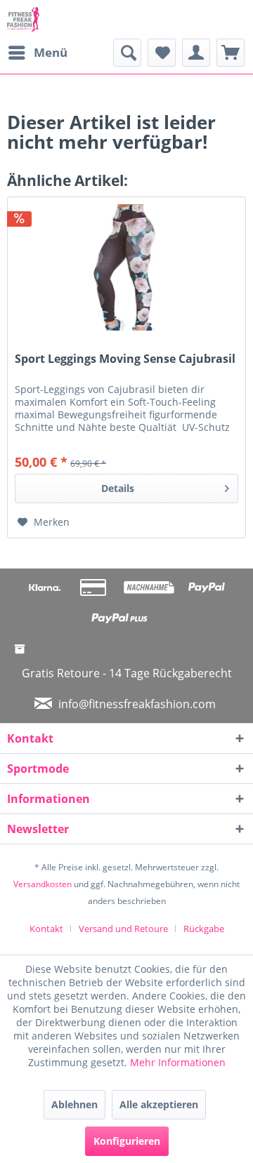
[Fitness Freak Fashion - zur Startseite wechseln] (23, 19)
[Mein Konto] (196, 53)
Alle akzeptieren (158, 1104)
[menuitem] (37, 53)
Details (117, 488)
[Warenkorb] (230, 53)
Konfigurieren (126, 1141)
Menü (50, 52)
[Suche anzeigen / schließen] (127, 53)
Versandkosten (42, 884)
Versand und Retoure (123, 928)
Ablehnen (74, 1104)
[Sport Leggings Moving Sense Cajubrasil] (126, 267)
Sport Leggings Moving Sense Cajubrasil (125, 359)
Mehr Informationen (178, 1062)
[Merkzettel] (162, 53)
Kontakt (46, 928)
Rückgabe (203, 928)
